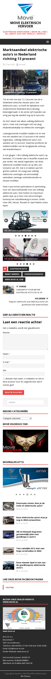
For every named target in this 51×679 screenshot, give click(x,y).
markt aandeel (12, 274)
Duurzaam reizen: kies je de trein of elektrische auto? (30, 504)
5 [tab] (29, 236)
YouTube (10, 587)
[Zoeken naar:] (25, 402)
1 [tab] (16, 236)
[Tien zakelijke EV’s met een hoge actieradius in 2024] (8, 553)
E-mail (6, 362)
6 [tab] (32, 236)
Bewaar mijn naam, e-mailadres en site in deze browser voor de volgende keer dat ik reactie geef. (23, 381)
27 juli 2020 (10, 64)
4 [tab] (25, 236)
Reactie (6, 332)
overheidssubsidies (34, 274)
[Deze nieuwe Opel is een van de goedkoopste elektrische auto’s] (8, 568)
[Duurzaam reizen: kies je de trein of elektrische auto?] (8, 508)
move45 (22, 64)
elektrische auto (18, 269)
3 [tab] (22, 236)
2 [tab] (19, 236)
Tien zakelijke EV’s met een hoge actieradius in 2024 (30, 549)
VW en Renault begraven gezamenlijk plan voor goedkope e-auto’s (29, 534)
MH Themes (25, 676)
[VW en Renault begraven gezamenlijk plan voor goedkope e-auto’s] (8, 537)
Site (4, 370)
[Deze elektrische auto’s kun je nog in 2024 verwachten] (8, 523)
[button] (47, 42)
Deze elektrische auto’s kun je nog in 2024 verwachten (31, 518)
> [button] (44, 221)
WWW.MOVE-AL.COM (14, 279)
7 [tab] (35, 236)
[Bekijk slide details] (25, 221)
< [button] (6, 221)
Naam (6, 353)
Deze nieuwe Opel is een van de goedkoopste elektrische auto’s (30, 565)
